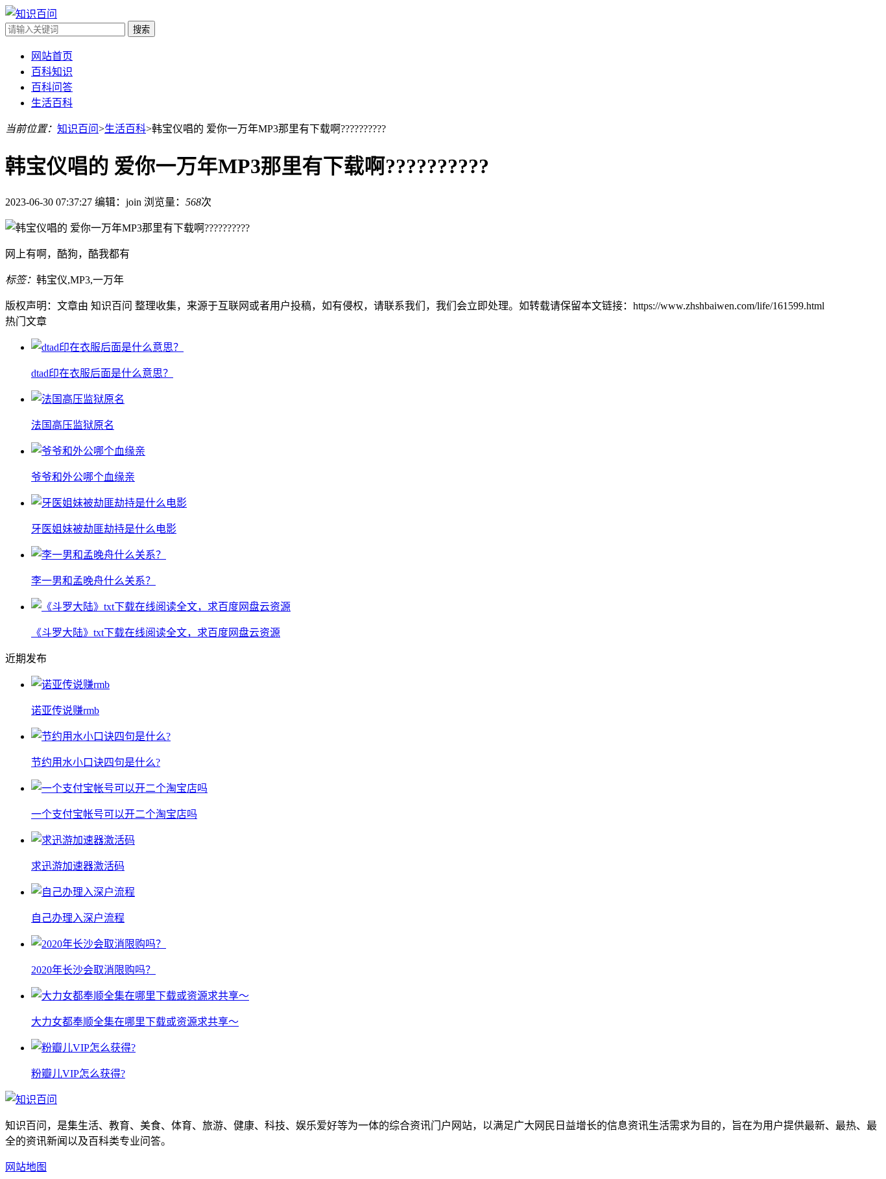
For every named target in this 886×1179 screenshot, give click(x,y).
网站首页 (52, 56)
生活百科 (52, 102)
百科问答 (52, 87)
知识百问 (78, 128)
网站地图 (26, 1167)
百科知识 (52, 71)
